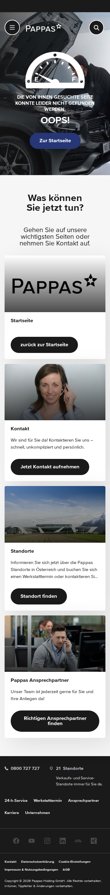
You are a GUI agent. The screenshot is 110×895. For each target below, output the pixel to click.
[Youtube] (31, 840)
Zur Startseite (55, 140)
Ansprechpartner (83, 801)
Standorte (69, 768)
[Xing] (93, 840)
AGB (66, 869)
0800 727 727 (25, 768)
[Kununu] (78, 840)
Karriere (12, 813)
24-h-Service (16, 801)
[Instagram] (47, 840)
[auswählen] (12, 27)
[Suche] (96, 27)
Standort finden (38, 596)
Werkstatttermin (48, 801)
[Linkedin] (63, 840)
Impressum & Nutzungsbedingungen (31, 869)
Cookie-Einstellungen (74, 861)
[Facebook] (16, 840)
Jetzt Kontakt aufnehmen (49, 467)
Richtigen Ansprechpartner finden (55, 721)
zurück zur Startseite (44, 344)
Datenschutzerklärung (37, 861)
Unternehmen (37, 813)
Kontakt (10, 861)
